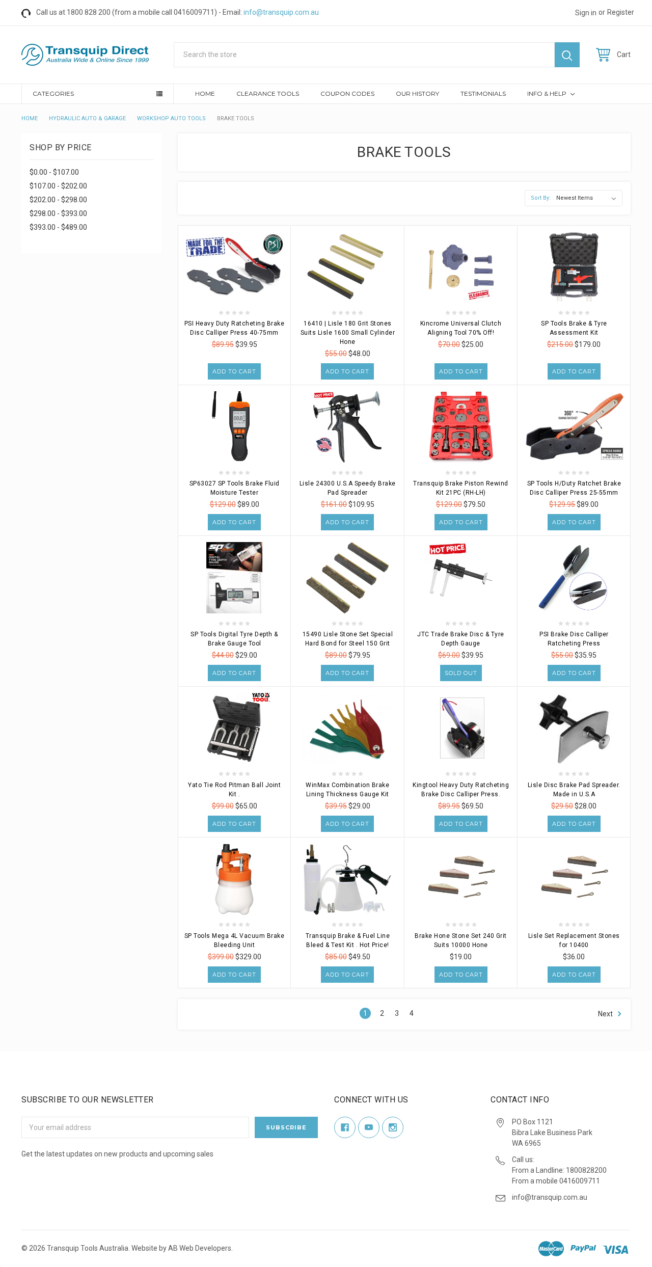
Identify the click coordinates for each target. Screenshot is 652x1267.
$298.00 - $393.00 (58, 213)
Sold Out (461, 673)
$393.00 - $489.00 (58, 227)
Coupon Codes (347, 93)
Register (620, 12)
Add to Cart (234, 371)
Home (205, 93)
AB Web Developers (199, 1248)
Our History (417, 93)
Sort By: (541, 198)
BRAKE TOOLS (235, 118)
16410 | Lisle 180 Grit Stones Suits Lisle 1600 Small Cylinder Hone (348, 332)
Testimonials (483, 93)
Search (567, 54)
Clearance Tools (267, 93)
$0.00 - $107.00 (54, 172)
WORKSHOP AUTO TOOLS (171, 118)
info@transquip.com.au (281, 12)
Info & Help (547, 93)
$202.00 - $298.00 (58, 200)
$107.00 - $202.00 (58, 186)
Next (606, 1014)
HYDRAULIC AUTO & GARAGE (87, 118)
